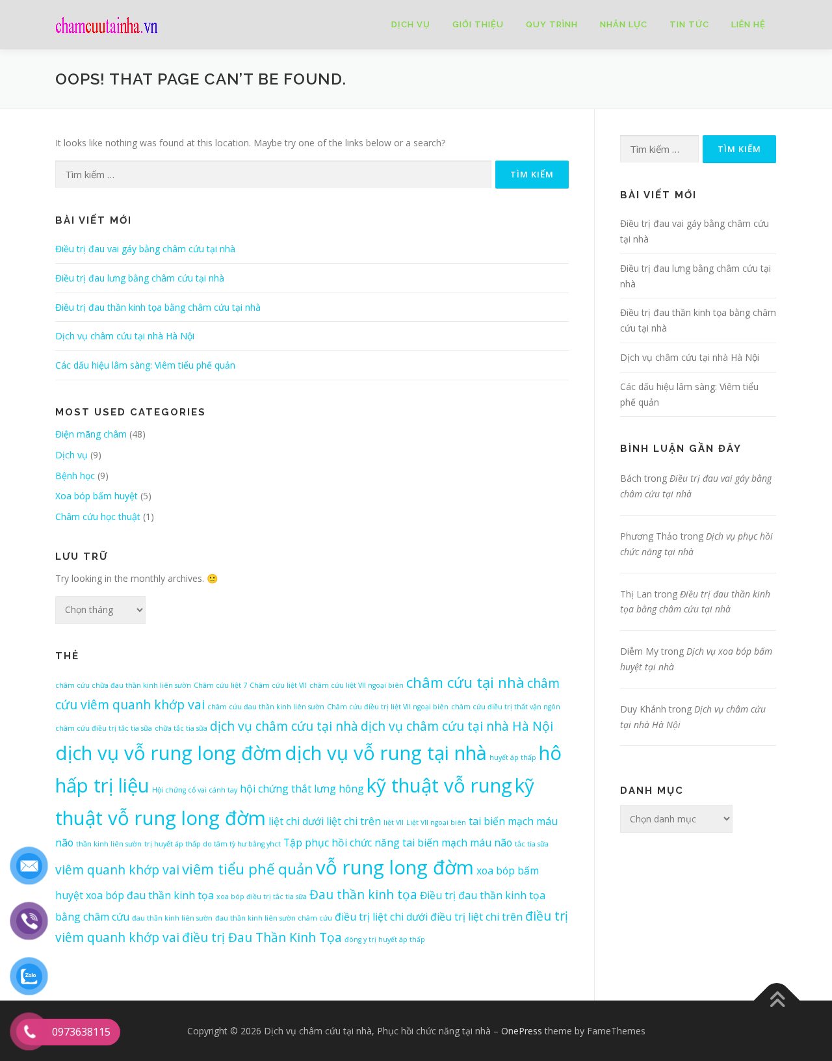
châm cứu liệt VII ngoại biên (356, 685)
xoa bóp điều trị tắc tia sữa (261, 896)
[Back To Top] (777, 1000)
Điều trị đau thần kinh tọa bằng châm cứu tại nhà (158, 307)
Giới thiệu (478, 24)
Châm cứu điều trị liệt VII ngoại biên (387, 706)
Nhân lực (623, 24)
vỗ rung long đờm (395, 867)
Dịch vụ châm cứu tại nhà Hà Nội (124, 336)
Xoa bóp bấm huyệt (96, 496)
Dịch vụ (410, 24)
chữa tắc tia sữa (181, 728)
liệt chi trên (353, 821)
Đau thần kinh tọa (363, 894)
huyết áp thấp (512, 757)
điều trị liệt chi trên (476, 917)
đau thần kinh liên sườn (172, 918)
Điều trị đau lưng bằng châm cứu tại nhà (139, 278)
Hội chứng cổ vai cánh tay (194, 789)
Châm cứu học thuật (97, 516)
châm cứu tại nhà (465, 682)
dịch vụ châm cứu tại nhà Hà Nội (457, 726)
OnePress (521, 1031)
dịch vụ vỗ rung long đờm (168, 753)
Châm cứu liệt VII (278, 685)
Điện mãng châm (91, 434)
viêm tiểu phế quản (247, 868)
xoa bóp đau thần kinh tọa (150, 895)
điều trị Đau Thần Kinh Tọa (262, 937)
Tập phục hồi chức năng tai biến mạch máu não (397, 842)
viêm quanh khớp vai (117, 869)
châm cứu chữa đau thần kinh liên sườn (123, 685)
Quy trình (552, 24)
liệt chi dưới (296, 821)
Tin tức (689, 24)
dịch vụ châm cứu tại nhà (284, 726)
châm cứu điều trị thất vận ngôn (505, 706)
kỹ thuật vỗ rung (439, 785)
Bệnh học (75, 475)
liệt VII (394, 822)
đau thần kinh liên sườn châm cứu (273, 918)
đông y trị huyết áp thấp (384, 939)
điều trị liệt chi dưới (381, 917)
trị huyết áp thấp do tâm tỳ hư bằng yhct (212, 843)
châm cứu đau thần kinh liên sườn (265, 706)
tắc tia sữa (532, 843)
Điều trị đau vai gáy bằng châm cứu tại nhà (145, 248)
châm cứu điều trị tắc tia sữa (103, 728)
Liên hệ (748, 24)
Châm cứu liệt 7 (220, 685)
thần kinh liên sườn (109, 843)
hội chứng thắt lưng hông (302, 788)
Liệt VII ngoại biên (436, 822)
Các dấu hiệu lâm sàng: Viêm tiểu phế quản (145, 365)
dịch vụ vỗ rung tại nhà (386, 753)
